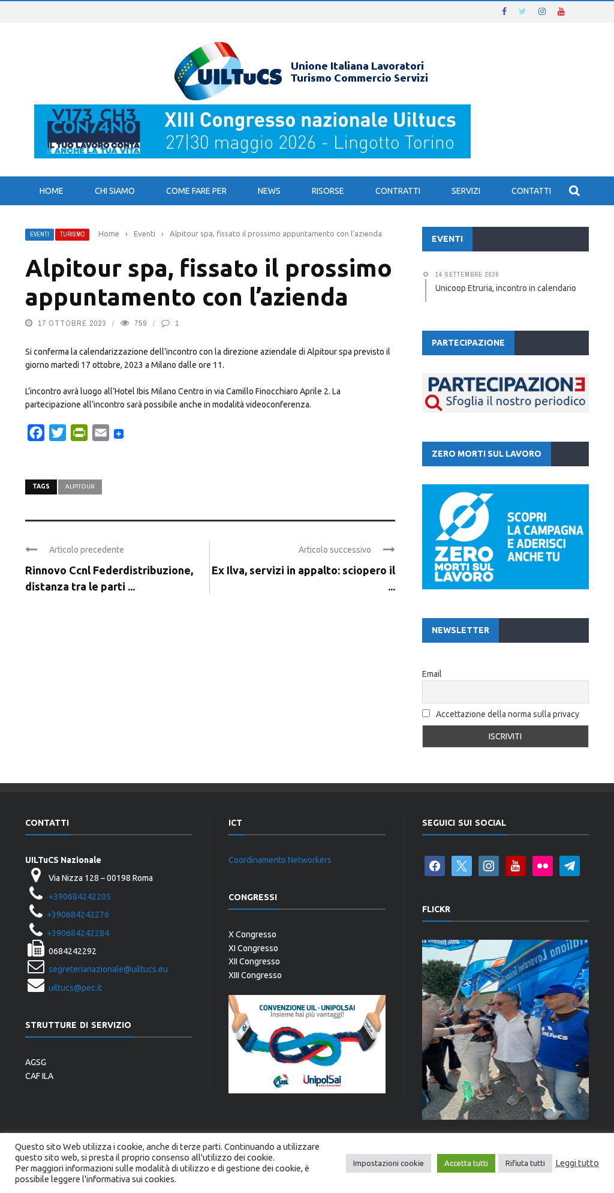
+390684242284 (78, 933)
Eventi (39, 234)
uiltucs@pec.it (75, 988)
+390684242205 (80, 896)
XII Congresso (254, 961)
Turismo (72, 234)
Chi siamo (115, 191)
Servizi (466, 191)
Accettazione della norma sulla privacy (507, 714)
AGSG (35, 1062)
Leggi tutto (577, 1163)
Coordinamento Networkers (280, 860)
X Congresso (252, 934)
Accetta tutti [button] (466, 1163)
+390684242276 (78, 914)
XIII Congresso (255, 975)
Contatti (531, 191)
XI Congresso (253, 948)
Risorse (328, 191)
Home (52, 191)
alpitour (80, 486)
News (269, 191)
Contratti (397, 191)
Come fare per (196, 191)
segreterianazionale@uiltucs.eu (108, 969)
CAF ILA (39, 1076)
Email (432, 674)
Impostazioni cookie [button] (388, 1163)
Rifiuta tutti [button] (525, 1163)
